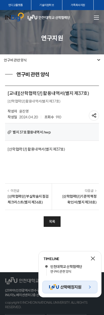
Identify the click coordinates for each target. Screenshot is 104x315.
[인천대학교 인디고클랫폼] (14, 18)
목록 (52, 221)
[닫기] (93, 259)
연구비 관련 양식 (15, 60)
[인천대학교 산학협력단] (53, 17)
